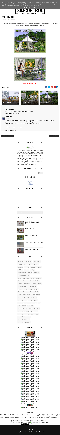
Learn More (27, 7)
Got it (34, 7)
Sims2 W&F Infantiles (24, 322)
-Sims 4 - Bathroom (23, 278)
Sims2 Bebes (21, 300)
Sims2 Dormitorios (35, 303)
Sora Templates (24, 432)
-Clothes (20, 267)
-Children (35, 264)
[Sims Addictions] (30, 405)
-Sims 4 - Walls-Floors (24, 295)
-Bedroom (29, 261)
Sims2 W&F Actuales (33, 314)
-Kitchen (20, 270)
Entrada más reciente (7, 136)
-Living (32, 270)
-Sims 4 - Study (34, 292)
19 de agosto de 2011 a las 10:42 (13, 127)
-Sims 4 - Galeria (22, 286)
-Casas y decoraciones (24, 264)
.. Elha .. (7, 116)
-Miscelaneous (22, 272)
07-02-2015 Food (29, 229)
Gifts (33, 295)
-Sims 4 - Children (23, 281)
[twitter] (30, 429)
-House (39, 267)
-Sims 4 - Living (33, 289)
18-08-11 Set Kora (25, 102)
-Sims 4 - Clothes (34, 281)
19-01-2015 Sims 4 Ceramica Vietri (34, 242)
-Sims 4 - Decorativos (24, 284)
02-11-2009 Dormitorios (31, 236)
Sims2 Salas (33, 311)
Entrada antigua (54, 136)
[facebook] (27, 429)
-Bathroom (21, 261)
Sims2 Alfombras (32, 297)
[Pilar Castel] (30, 183)
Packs (38, 295)
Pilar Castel (30, 181)
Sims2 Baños (21, 297)
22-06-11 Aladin (44, 102)
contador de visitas (34, 424)
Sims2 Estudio (22, 306)
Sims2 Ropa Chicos (23, 311)
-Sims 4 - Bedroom (36, 278)
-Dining (26, 267)
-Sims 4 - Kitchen (22, 289)
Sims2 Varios (21, 314)
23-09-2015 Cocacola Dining (32, 249)
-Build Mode (37, 261)
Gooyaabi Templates (41, 432)
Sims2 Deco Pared (23, 303)
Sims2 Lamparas (22, 308)
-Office (30, 272)
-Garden (13, 19)
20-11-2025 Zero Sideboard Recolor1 (32, 223)
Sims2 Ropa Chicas (34, 308)
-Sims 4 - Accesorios (23, 275)
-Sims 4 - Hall (32, 286)
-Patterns (36, 272)
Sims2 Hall (31, 306)
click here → (34, 164)
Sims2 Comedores (32, 300)
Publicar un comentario (10, 130)
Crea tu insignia (30, 184)
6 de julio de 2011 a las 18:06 (12, 113)
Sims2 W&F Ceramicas (24, 317)
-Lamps (26, 270)
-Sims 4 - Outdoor (23, 292)
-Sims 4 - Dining (36, 284)
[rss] (33, 429)
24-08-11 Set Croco (7, 102)
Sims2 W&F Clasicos (23, 319)
